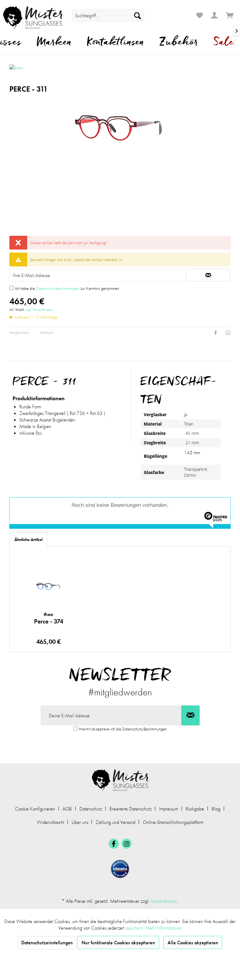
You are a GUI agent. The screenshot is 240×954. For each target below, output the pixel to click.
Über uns (80, 822)
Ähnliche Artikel (28, 539)
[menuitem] (108, 15)
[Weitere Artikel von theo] (35, 72)
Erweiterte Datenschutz (130, 808)
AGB (67, 808)
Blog (216, 808)
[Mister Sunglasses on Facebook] (114, 844)
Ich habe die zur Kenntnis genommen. (67, 288)
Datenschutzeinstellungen (47, 942)
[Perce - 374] (48, 586)
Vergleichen (19, 332)
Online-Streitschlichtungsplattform (173, 822)
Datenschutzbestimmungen (57, 288)
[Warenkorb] (230, 15)
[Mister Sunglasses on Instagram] (127, 844)
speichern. (135, 928)
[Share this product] (215, 332)
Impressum (168, 808)
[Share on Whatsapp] (228, 332)
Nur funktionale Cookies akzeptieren (118, 942)
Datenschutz (90, 808)
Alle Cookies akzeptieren (193, 942)
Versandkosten (164, 901)
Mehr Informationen (163, 928)
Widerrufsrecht (50, 822)
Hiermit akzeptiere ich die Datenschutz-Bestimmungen (123, 729)
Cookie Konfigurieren (35, 808)
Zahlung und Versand (115, 822)
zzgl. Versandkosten (38, 309)
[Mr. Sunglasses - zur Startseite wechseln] (32, 17)
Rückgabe (195, 808)
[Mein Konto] (214, 15)
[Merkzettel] (199, 15)
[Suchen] (137, 15)
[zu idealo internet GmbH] (120, 869)
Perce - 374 (48, 618)
